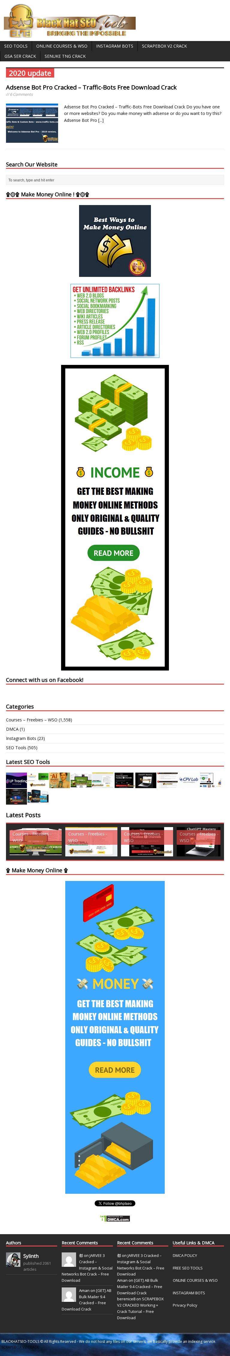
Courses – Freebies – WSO (32, 720)
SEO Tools (16, 46)
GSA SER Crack (20, 56)
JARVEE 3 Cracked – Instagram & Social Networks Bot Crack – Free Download (87, 1268)
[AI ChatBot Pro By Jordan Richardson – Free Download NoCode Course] (16, 801)
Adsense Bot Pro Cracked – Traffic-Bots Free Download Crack (91, 87)
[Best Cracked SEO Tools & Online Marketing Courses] (70, 34)
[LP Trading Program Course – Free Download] (16, 785)
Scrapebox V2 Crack (164, 46)
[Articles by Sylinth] (13, 1263)
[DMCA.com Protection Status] (115, 1218)
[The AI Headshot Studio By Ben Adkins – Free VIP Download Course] (59, 785)
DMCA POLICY (185, 1255)
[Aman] (69, 1298)
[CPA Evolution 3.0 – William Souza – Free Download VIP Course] (167, 785)
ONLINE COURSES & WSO (195, 1280)
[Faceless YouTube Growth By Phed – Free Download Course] (124, 785)
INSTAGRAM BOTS (189, 1293)
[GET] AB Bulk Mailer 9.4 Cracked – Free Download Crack (139, 1287)
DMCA (12, 729)
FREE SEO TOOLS (188, 1268)
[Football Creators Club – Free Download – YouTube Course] (102, 785)
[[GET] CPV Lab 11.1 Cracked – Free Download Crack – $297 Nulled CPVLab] (188, 785)
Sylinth (31, 1256)
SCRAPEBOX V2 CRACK (20, 1347)
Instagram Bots (114, 46)
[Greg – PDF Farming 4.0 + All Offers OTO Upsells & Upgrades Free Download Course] (81, 785)
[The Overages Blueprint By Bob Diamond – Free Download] (210, 785)
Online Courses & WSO (61, 46)
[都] (69, 1263)
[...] (101, 120)
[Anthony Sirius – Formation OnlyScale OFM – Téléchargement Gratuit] (38, 801)
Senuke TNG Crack (65, 56)
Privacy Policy (185, 1305)
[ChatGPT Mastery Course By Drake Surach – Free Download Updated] (145, 785)
